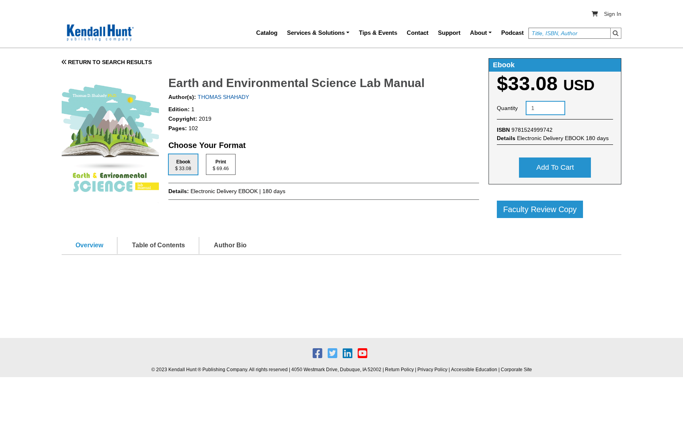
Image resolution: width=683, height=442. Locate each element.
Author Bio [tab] (230, 245)
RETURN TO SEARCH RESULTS (109, 62)
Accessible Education (474, 369)
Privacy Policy (432, 369)
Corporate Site (516, 369)
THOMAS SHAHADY (222, 97)
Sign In (612, 14)
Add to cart (555, 167)
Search (615, 33)
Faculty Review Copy (540, 209)
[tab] (183, 164)
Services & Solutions (316, 32)
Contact (417, 32)
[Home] (100, 32)
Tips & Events (378, 32)
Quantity (507, 108)
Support (449, 32)
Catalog (266, 32)
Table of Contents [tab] (158, 245)
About (478, 32)
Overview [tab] (89, 245)
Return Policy (399, 369)
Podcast (512, 32)
